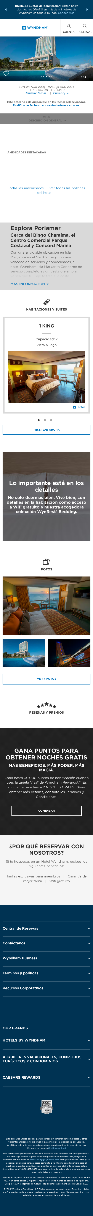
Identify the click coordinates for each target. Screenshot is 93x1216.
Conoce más (66, 13)
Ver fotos (46, 678)
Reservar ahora (47, 429)
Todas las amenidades (26, 188)
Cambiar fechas (36, 93)
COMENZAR (46, 810)
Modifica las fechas (26, 105)
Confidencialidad (57, 1148)
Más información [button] (28, 284)
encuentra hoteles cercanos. (61, 105)
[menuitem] (5, 27)
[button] (6, 9)
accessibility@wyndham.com (44, 1159)
